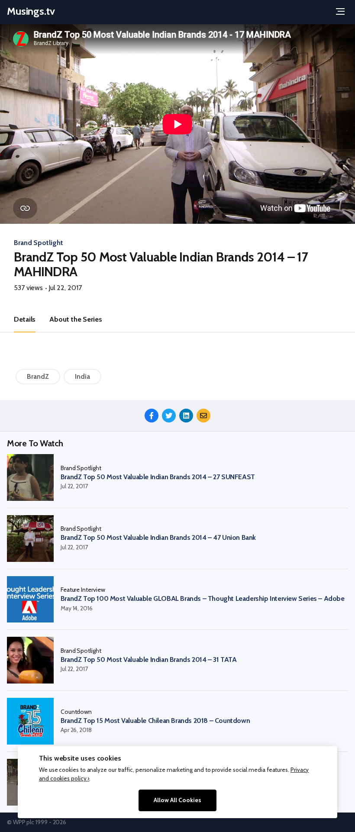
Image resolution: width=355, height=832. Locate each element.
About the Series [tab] (75, 319)
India (82, 376)
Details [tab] (25, 319)
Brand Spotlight (38, 243)
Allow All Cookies (177, 800)
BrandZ (38, 376)
